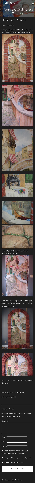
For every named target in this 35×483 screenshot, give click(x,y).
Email (4, 441)
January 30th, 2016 (8, 25)
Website (4, 446)
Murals (4, 397)
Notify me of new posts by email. (14, 462)
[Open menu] (33, 4)
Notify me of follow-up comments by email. (17, 458)
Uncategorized (11, 397)
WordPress (18, 480)
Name (4, 437)
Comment (5, 421)
